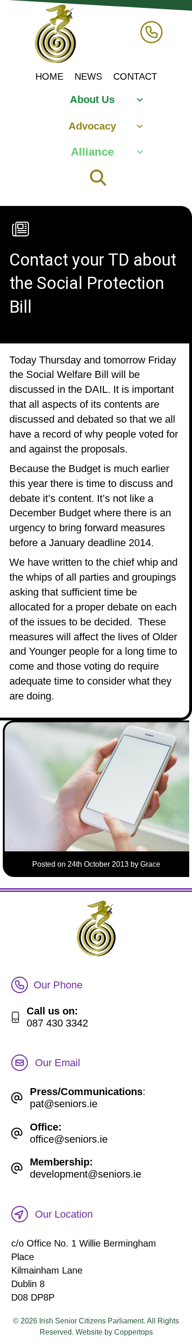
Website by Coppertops (114, 1332)
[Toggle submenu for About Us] (139, 100)
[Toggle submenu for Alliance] (139, 152)
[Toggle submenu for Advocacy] (139, 126)
